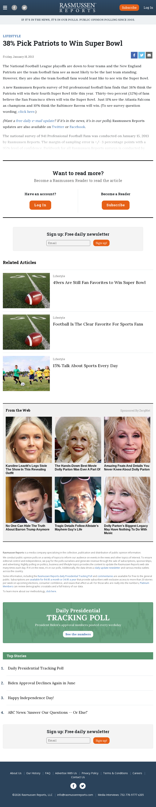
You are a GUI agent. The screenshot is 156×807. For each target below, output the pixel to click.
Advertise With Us (66, 773)
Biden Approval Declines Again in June (41, 683)
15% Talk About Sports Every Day (85, 365)
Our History (33, 773)
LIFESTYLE (12, 36)
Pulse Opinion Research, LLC (27, 154)
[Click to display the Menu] (5, 7)
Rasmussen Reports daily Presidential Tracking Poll (65, 576)
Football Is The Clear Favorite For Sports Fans (98, 324)
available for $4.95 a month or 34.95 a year (53, 579)
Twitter (58, 127)
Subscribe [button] (129, 7)
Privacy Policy (90, 773)
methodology (71, 154)
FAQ (47, 773)
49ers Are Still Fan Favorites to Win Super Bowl (99, 282)
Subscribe (116, 205)
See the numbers (78, 634)
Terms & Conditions (115, 773)
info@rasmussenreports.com (75, 795)
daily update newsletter (107, 567)
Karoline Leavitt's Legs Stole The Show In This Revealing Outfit (26, 469)
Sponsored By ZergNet (135, 410)
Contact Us (78, 777)
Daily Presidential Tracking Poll (36, 668)
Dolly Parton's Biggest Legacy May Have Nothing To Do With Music (126, 529)
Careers (137, 773)
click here (26, 111)
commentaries (105, 576)
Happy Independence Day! (31, 698)
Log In (148, 7)
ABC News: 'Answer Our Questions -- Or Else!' (48, 712)
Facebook (77, 127)
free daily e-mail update (35, 121)
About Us (15, 773)
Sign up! (101, 243)
